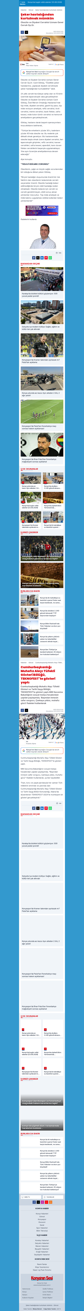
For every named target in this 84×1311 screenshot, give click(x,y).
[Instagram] (42, 1202)
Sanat (42, 1225)
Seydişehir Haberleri (42, 1255)
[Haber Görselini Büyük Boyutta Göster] (42, 48)
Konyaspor (42, 1219)
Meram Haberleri (42, 1246)
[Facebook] (34, 1202)
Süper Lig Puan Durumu (42, 1270)
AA (31, 742)
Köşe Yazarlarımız (42, 1267)
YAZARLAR (50, 1197)
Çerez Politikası (48, 1292)
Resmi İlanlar (42, 1264)
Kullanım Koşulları (28, 1298)
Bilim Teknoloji (42, 1231)
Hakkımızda (26, 1289)
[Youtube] (46, 1202)
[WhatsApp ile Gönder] (50, 257)
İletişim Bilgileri (47, 1298)
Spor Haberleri (42, 1228)
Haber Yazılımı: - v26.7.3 (42, 1309)
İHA (32, 64)
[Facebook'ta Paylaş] (22, 32)
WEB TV (27, 1197)
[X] (38, 1202)
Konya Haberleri (42, 1214)
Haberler (24, 10)
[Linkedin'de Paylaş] (42, 257)
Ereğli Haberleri (42, 1252)
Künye (24, 1292)
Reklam (24, 1295)
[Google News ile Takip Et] (59, 64)
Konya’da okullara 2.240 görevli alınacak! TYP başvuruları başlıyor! (55, 3)
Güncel (31, 10)
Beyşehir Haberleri (42, 1249)
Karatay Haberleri (42, 1240)
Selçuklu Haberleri (42, 1243)
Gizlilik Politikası (48, 1289)
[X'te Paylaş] (26, 32)
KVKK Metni (47, 1295)
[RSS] (50, 1202)
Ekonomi (42, 1222)
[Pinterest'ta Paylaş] (46, 257)
